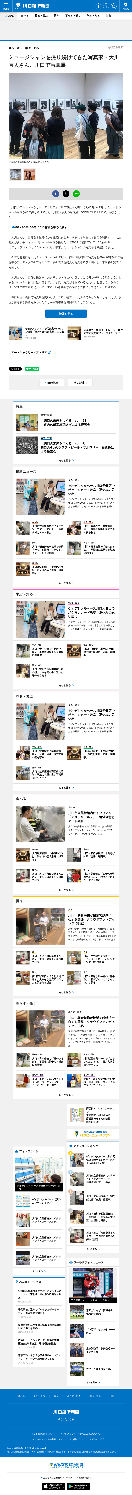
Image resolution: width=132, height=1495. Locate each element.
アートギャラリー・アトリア (29, 352)
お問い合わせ (78, 1439)
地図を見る (66, 313)
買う (56, 15)
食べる (25, 15)
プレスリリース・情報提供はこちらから (81, 1433)
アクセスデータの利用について (49, 1439)
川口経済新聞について (44, 1433)
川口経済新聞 (32, 6)
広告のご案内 (98, 1439)
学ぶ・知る (93, 15)
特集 (108, 15)
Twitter (106, 6)
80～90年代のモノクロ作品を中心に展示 (41, 227)
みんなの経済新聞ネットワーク (66, 1465)
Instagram (114, 6)
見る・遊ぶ (41, 15)
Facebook (98, 6)
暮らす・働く (73, 15)
